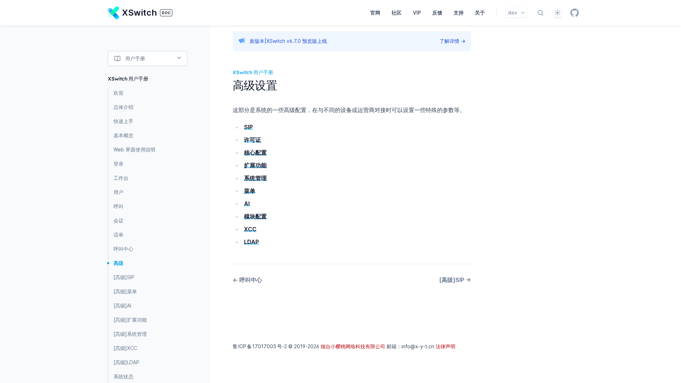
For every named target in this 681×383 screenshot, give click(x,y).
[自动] (557, 13)
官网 (375, 13)
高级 (118, 263)
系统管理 (255, 178)
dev (512, 13)
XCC (250, 229)
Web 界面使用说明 (134, 149)
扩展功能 (255, 165)
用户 (118, 192)
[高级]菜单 (125, 291)
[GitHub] (574, 13)
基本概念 (123, 135)
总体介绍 (123, 107)
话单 (118, 235)
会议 (118, 220)
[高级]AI (122, 305)
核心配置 (255, 152)
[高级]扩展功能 (130, 320)
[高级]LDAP (126, 362)
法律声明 (445, 346)
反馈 (437, 13)
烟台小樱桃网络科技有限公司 (353, 346)
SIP (248, 127)
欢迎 (118, 93)
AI (247, 203)
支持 (459, 13)
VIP (417, 13)
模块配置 (255, 216)
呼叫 (118, 206)
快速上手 (123, 121)
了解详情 (452, 41)
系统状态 (123, 376)
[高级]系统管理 (130, 334)
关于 (480, 13)
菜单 (249, 190)
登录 (118, 164)
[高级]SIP (124, 277)
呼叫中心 (123, 249)
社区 (397, 13)
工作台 (121, 178)
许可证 (252, 139)
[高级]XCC (125, 348)
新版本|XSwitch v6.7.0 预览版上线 (288, 41)
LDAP (251, 241)
